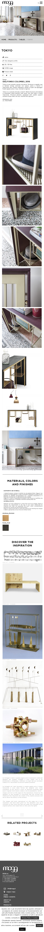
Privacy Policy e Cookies (30, 918)
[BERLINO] (6, 832)
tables (6, 57)
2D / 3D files (8, 64)
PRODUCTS (12, 39)
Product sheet (8, 71)
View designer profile (10, 60)
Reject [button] (22, 929)
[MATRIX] (37, 832)
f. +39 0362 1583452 (9, 880)
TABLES (22, 39)
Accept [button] (39, 925)
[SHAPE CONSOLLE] (16, 842)
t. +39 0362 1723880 (9, 878)
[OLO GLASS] (27, 832)
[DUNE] (27, 842)
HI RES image (9, 68)
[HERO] (16, 832)
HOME (4, 39)
